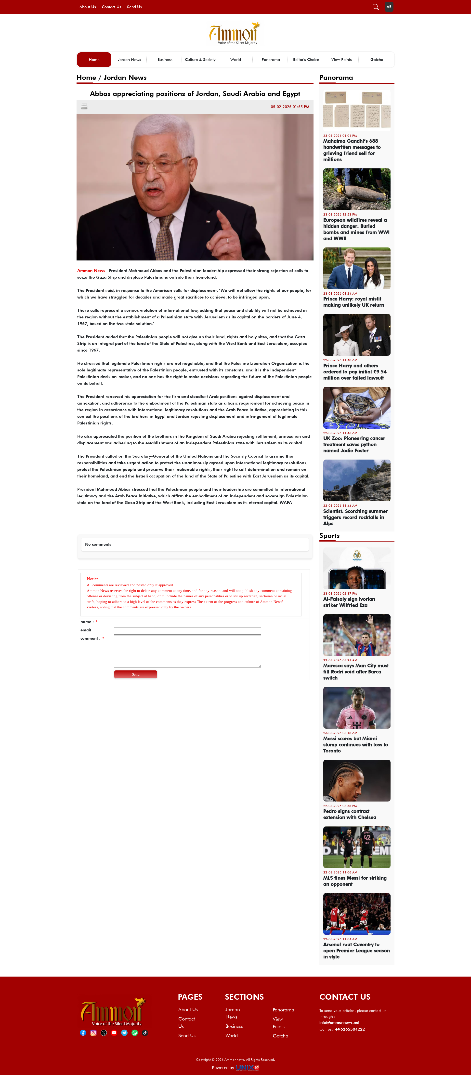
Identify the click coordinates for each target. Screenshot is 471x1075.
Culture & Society (200, 59)
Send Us (134, 6)
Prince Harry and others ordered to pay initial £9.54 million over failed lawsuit (355, 372)
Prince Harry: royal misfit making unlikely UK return (353, 302)
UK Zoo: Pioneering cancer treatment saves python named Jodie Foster (354, 444)
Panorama (271, 59)
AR (389, 6)
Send (136, 674)
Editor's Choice (306, 59)
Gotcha (376, 59)
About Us (87, 6)
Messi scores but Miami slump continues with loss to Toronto (355, 744)
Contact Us (111, 6)
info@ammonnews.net (339, 1022)
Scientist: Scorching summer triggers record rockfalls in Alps (355, 517)
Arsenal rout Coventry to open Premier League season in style (356, 950)
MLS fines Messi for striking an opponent (355, 881)
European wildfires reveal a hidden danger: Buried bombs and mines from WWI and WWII (356, 229)
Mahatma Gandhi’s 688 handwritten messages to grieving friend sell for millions (352, 150)
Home (94, 59)
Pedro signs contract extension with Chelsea (349, 814)
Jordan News (129, 59)
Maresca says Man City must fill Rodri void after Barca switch (356, 672)
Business (164, 59)
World (235, 59)
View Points (341, 59)
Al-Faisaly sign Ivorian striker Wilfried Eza (349, 602)
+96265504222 (350, 1029)
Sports (329, 535)
